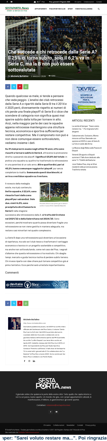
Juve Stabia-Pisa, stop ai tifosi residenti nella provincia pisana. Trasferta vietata (85, 167)
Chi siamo (78, 2)
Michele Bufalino (19, 76)
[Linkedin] (35, 361)
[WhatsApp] (25, 86)
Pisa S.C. (22, 46)
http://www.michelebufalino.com (34, 323)
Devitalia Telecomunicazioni (28, 432)
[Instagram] (30, 361)
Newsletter (71, 425)
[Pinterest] (19, 86)
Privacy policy (90, 425)
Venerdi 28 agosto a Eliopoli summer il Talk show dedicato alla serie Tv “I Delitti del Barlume (86, 157)
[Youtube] (11, 2)
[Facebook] (7, 2)
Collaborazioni (89, 2)
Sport (70, 9)
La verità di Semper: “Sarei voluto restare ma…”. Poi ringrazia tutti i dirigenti (85, 129)
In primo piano (13, 46)
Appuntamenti (41, 9)
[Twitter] (13, 86)
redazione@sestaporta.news (58, 405)
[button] (99, 9)
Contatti (99, 2)
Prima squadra (31, 46)
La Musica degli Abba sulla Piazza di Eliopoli (87, 149)
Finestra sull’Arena (83, 9)
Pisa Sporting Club (57, 9)
